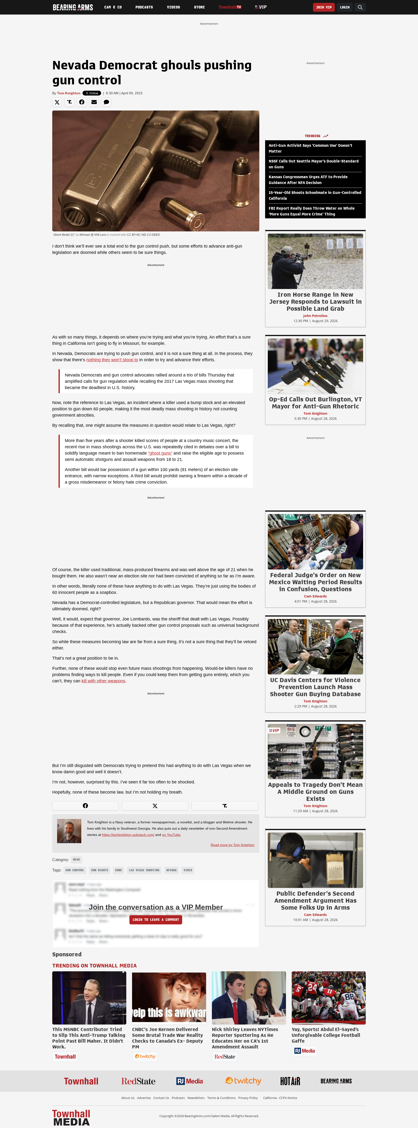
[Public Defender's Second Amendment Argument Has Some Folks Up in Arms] (315, 860)
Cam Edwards (315, 596)
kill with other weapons (103, 680)
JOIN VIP (324, 7)
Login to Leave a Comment (156, 920)
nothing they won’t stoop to (112, 359)
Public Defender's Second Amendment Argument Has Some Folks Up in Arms (315, 900)
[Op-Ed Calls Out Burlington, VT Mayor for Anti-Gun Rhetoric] (315, 366)
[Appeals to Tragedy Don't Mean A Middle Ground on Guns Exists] (315, 751)
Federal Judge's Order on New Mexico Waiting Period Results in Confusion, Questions (315, 582)
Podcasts (144, 7)
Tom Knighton (69, 93)
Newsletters (196, 1098)
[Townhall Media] (71, 1117)
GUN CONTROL (75, 870)
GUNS (118, 870)
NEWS (76, 860)
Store (199, 7)
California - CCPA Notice (280, 1098)
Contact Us (161, 1098)
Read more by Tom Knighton (232, 845)
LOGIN (345, 7)
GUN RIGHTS (99, 870)
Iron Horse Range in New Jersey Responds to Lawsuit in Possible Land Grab (315, 301)
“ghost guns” (160, 453)
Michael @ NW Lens (93, 234)
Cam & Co (113, 7)
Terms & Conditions (221, 1098)
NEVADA (171, 870)
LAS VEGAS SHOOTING (144, 870)
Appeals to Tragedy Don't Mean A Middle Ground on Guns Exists (315, 791)
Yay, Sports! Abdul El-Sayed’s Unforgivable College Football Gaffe (326, 1035)
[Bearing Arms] (72, 7)
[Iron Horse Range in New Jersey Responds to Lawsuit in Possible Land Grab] (315, 261)
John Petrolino (315, 315)
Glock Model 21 (63, 234)
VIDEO (188, 870)
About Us (127, 1098)
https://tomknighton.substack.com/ (128, 835)
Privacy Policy (248, 1098)
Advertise (144, 1098)
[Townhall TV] (230, 7)
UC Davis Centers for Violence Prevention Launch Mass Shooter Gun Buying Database (315, 687)
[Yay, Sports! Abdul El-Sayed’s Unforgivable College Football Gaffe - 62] (329, 998)
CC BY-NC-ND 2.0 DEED (143, 234)
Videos (173, 7)
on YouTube (171, 835)
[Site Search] (360, 7)
